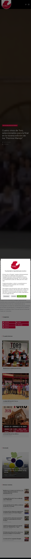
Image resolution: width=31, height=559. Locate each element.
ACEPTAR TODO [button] (21, 296)
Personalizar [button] (6, 296)
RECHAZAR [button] (14, 296)
